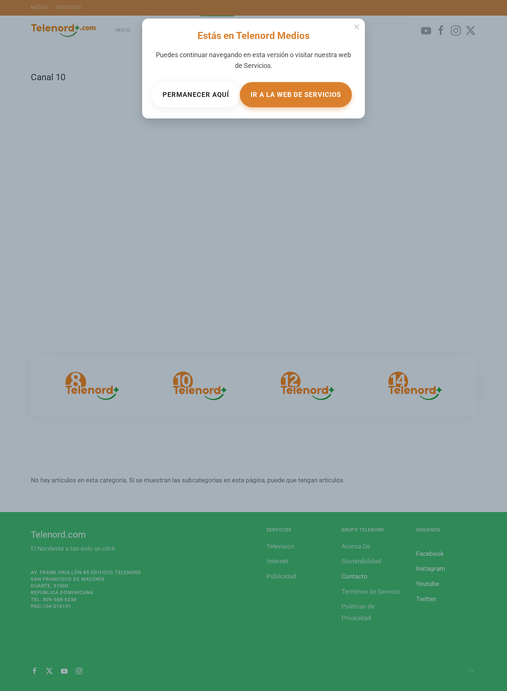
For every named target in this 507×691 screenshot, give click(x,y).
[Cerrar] (356, 26)
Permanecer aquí (196, 94)
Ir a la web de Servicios (296, 94)
